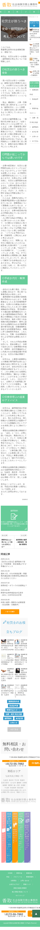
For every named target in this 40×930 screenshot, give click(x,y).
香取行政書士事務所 (20, 888)
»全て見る (14, 729)
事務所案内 (34, 21)
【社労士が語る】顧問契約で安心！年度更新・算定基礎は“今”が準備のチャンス (13, 564)
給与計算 (19, 718)
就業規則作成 (14, 701)
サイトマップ (20, 895)
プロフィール (17, 877)
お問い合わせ (24, 880)
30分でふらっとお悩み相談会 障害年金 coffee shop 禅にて (21, 693)
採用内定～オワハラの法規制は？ (14, 585)
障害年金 (19, 873)
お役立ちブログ (14, 884)
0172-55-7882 (15, 763)
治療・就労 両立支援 (14, 714)
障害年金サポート (14, 710)
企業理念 (14, 880)
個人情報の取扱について (20, 892)
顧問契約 (8, 718)
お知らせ (13, 723)
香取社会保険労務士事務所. (17, 923)
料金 (17, 14)
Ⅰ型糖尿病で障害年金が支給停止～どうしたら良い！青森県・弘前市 (7, 676)
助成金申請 (13, 706)
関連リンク (27, 884)
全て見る (35, 141)
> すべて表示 (10, 611)
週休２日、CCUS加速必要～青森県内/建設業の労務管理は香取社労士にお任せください (14, 576)
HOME (10, 873)
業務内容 (29, 873)
